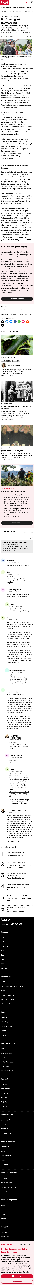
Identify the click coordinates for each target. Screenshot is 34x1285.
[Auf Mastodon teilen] (6, 321)
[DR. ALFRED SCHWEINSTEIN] (7, 736)
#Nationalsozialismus (16, 309)
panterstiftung (6, 1066)
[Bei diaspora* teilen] (23, 321)
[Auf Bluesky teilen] (10, 321)
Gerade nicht (24, 1244)
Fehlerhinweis (24, 314)
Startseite (4, 11)
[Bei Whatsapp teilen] (19, 321)
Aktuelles (4, 1017)
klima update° (5, 1093)
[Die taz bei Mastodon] (12, 925)
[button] (31, 2)
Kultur (3, 950)
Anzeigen (4, 1219)
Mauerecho (5, 1097)
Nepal (3, 990)
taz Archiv (4, 1191)
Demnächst (5, 1147)
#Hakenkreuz (5, 309)
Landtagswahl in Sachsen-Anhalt (12, 986)
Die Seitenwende (6, 1026)
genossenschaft (6, 1053)
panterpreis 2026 (7, 1071)
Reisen (3, 1205)
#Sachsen (27, 309)
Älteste (31, 532)
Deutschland (18, 11)
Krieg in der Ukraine (7, 995)
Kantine (3, 1210)
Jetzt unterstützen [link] (17, 299)
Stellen (3, 1031)
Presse (3, 1035)
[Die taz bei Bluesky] (16, 925)
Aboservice (5, 1237)
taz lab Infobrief (6, 1133)
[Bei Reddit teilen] (27, 321)
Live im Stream (6, 1155)
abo (2, 1049)
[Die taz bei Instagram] (20, 925)
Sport (3, 955)
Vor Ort (3, 1151)
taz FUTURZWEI (6, 1183)
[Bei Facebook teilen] (15, 321)
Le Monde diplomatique (9, 1187)
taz (5, 919)
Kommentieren (13, 314)
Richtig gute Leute (7, 999)
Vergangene (5, 1160)
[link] (3, 7)
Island (3, 982)
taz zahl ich (5, 1057)
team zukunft (5, 1120)
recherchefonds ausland (9, 1062)
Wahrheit (4, 968)
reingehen (4, 1106)
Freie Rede (4, 1102)
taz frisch (4, 1124)
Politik (10, 11)
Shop (3, 1214)
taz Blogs (4, 1178)
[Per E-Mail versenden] (2, 321)
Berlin (3, 959)
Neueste (25, 532)
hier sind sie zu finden (9, 551)
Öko (2, 942)
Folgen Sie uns (5, 924)
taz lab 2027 (5, 1164)
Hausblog (4, 1022)
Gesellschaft (5, 946)
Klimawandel (5, 1004)
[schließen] (31, 1244)
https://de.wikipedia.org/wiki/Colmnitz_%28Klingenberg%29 (19, 794)
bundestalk (5, 1084)
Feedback (4, 1232)
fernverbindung (6, 1089)
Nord (2, 964)
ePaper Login (5, 1241)
